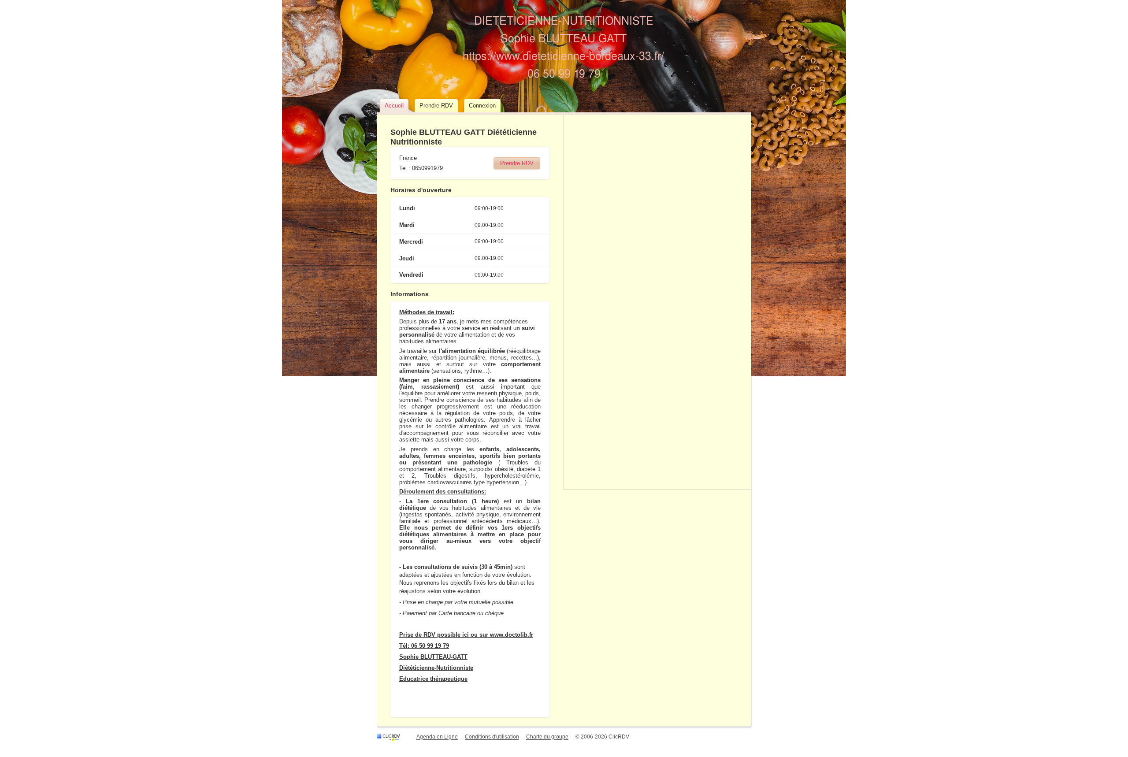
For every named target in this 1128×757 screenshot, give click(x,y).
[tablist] (564, 107)
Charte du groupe (547, 737)
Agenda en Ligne (437, 737)
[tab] (394, 105)
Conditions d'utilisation (492, 737)
